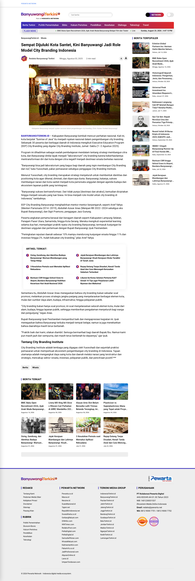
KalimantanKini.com (70, 545)
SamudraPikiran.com (70, 538)
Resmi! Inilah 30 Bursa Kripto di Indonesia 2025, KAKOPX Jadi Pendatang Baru (162, 134)
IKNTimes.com (68, 524)
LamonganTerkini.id (108, 538)
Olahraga (122, 25)
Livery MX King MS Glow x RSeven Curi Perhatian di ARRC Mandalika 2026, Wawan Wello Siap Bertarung (61, 406)
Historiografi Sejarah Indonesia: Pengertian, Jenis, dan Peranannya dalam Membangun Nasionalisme (162, 76)
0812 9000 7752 (164, 511)
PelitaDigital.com (69, 531)
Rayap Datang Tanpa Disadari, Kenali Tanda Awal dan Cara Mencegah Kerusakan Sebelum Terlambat (100, 269)
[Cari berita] (110, 14)
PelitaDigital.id (67, 535)
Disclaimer (27, 504)
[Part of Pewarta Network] (160, 481)
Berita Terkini (29, 25)
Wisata (43, 38)
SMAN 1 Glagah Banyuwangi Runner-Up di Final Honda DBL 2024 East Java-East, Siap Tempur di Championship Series (163, 149)
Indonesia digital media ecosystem (57, 573)
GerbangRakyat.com (70, 518)
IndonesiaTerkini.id (108, 494)
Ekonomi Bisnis (29, 526)
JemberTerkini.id (107, 524)
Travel (146, 25)
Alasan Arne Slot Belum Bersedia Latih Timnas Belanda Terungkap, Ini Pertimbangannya (87, 406)
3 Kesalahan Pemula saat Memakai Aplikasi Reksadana (50, 267)
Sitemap (26, 507)
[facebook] (168, 3)
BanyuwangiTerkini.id (30, 38)
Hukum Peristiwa (79, 25)
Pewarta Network (34, 573)
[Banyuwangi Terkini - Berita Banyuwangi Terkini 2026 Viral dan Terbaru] (40, 18)
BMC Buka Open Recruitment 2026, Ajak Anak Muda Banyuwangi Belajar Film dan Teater (81, 31)
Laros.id (65, 559)
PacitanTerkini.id (107, 500)
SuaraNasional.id (69, 504)
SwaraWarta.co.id (69, 514)
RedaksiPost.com (69, 528)
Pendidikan (96, 25)
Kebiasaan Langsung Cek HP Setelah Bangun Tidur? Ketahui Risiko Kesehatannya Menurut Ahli (163, 105)
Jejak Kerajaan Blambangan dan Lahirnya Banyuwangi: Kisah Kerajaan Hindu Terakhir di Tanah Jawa (100, 258)
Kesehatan (109, 25)
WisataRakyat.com (69, 541)
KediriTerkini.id (106, 535)
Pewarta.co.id (67, 494)
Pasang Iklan (28, 511)
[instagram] (172, 3)
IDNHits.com (67, 521)
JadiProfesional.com (70, 552)
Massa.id (65, 497)
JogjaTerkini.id (106, 511)
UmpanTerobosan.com (71, 562)
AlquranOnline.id (68, 555)
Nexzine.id (66, 500)
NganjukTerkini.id (107, 531)
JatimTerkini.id (106, 504)
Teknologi (134, 25)
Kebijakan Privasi (30, 500)
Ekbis (64, 25)
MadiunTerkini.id (107, 528)
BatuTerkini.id (105, 521)
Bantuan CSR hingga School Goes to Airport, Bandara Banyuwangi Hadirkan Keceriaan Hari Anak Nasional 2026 (48, 280)
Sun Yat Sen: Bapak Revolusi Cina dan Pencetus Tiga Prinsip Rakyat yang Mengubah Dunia (163, 120)
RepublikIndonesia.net (71, 511)
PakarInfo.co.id (68, 548)
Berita (25, 367)
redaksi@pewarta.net (152, 507)
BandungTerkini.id (107, 514)
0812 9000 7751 (148, 511)
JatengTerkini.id (106, 507)
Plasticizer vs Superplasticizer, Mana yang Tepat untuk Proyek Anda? (115, 406)
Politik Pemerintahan (49, 25)
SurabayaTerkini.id (107, 518)
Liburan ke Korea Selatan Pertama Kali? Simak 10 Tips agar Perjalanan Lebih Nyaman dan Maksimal (98, 280)
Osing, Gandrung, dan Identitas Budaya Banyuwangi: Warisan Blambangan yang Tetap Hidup (48, 258)
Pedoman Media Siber (32, 497)
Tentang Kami (28, 494)
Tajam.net (66, 507)
